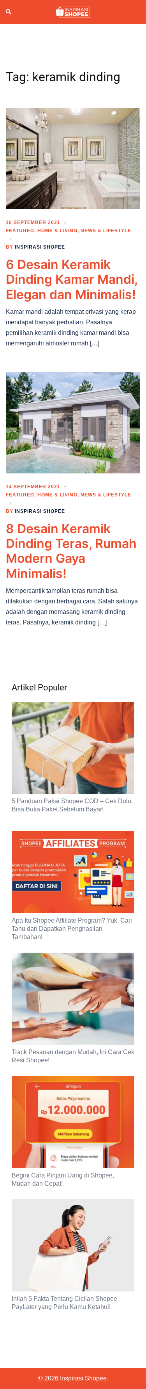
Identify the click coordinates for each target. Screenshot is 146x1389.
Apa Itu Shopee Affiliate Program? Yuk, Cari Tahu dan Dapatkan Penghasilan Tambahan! (72, 928)
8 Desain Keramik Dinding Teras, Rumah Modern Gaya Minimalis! (71, 551)
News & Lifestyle (106, 230)
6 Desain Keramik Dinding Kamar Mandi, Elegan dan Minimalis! (71, 279)
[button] (9, 12)
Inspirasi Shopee (40, 247)
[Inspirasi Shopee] (73, 11)
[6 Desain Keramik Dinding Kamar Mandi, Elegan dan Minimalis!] (73, 158)
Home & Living (57, 230)
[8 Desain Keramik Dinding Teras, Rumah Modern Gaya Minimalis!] (73, 422)
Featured (20, 230)
